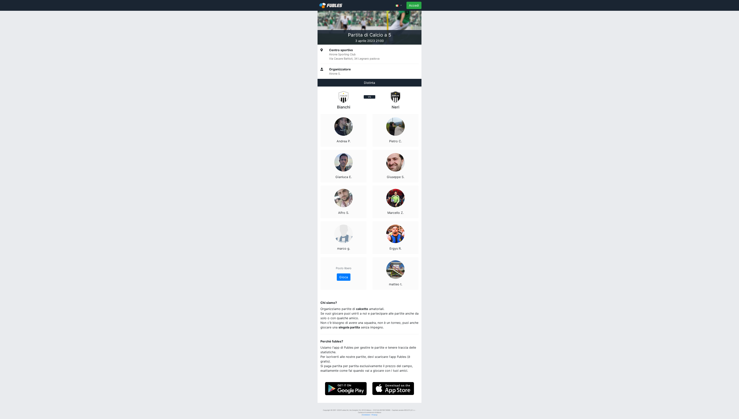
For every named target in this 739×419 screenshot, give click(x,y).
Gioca (343, 277)
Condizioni (366, 415)
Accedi (414, 5)
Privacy (374, 415)
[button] (398, 5)
